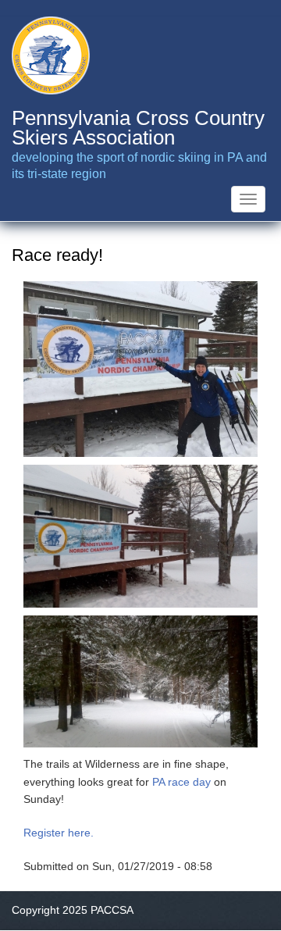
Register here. (58, 832)
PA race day (181, 782)
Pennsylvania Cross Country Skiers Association (138, 127)
